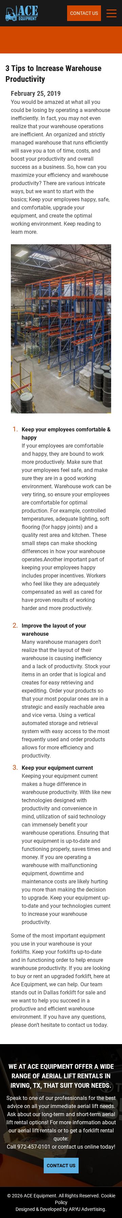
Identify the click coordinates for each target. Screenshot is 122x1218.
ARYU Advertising (87, 1209)
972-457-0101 (33, 1147)
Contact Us (84, 13)
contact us (70, 1147)
